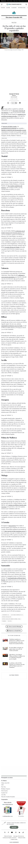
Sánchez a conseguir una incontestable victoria (13, 130)
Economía (14, 7)
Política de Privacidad (8, 836)
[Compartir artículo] (8, 103)
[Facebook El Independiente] (8, 832)
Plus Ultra (3, 787)
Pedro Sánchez (4, 790)
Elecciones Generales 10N (14, 17)
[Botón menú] (1, 4)
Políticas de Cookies (21, 837)
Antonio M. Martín (14, 94)
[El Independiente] (14, 4)
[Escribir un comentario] (20, 103)
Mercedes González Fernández (8, 796)
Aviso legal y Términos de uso (18, 836)
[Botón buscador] (26, 4)
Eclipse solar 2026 (5, 783)
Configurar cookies (14, 839)
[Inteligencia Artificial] (8, 813)
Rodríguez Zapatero (5, 788)
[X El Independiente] (4, 832)
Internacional (22, 7)
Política (10, 621)
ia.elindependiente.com (8, 816)
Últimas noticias (10, 0)
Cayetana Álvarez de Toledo (12, 247)
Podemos (4, 621)
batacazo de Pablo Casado (9, 126)
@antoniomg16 (14, 96)
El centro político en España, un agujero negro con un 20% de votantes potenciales (16, 649)
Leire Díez (3, 794)
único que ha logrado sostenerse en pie (14, 531)
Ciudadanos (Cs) (5, 614)
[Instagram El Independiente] (15, 832)
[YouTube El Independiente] (12, 832)
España (8, 7)
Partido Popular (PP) (6, 616)
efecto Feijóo (12, 525)
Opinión (3, 7)
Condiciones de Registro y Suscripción (9, 837)
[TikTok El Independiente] (23, 832)
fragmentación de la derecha (8, 128)
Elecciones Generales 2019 (17, 614)
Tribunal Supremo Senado (23, 0)
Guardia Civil (4, 792)
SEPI (2, 785)
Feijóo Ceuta (15, 0)
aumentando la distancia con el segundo (11, 325)
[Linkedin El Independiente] (19, 832)
